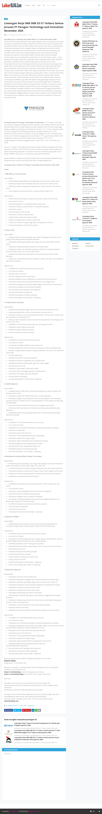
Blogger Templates (34, 811)
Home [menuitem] (53, 5)
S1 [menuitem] (48, 5)
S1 (19, 705)
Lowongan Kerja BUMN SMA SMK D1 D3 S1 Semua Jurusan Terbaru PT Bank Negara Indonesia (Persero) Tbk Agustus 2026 (90, 89)
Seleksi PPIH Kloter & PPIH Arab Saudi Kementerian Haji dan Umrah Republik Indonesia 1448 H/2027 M (90, 46)
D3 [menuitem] (44, 5)
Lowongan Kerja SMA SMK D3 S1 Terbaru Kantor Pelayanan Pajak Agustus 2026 (89, 67)
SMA (22, 705)
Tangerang (30, 705)
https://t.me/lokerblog (12, 672)
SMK (25, 705)
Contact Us (75, 248)
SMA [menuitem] (33, 5)
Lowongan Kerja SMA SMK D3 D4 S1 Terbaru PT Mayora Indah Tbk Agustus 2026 (90, 25)
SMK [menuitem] (38, 5)
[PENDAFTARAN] (10, 661)
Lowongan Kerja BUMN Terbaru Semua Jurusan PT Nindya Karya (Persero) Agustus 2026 (88, 114)
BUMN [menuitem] (27, 5)
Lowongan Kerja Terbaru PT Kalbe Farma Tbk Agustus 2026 (89, 135)
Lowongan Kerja (13, 35)
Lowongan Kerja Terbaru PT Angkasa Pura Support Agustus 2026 (89, 219)
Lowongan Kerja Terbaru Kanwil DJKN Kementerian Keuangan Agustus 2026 (89, 155)
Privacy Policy (89, 246)
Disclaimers (75, 246)
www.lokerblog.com (11, 701)
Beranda (74, 243)
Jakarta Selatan (12, 705)
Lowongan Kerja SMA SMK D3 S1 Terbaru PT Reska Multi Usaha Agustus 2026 (90, 200)
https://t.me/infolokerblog (13, 674)
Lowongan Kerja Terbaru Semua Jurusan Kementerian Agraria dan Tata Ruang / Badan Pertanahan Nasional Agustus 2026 (90, 178)
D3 (6, 705)
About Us (88, 243)
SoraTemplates (13, 811)
